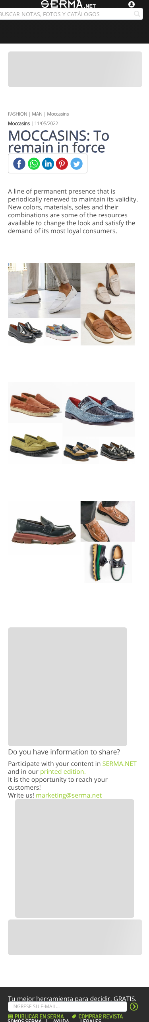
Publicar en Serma (39, 1016)
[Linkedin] (48, 164)
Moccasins (58, 113)
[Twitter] (76, 164)
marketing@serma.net (69, 795)
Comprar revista (100, 1016)
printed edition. (63, 771)
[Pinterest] (62, 164)
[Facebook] (19, 164)
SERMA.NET (120, 763)
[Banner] (75, 69)
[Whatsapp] (33, 164)
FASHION (17, 113)
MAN (37, 113)
